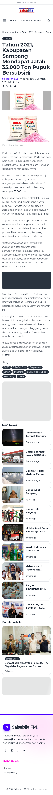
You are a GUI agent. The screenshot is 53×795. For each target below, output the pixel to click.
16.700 (17, 206)
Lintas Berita (25, 20)
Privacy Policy (10, 772)
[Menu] (4, 20)
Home (13, 20)
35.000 (17, 191)
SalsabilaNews (10, 79)
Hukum (38, 20)
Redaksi (7, 768)
